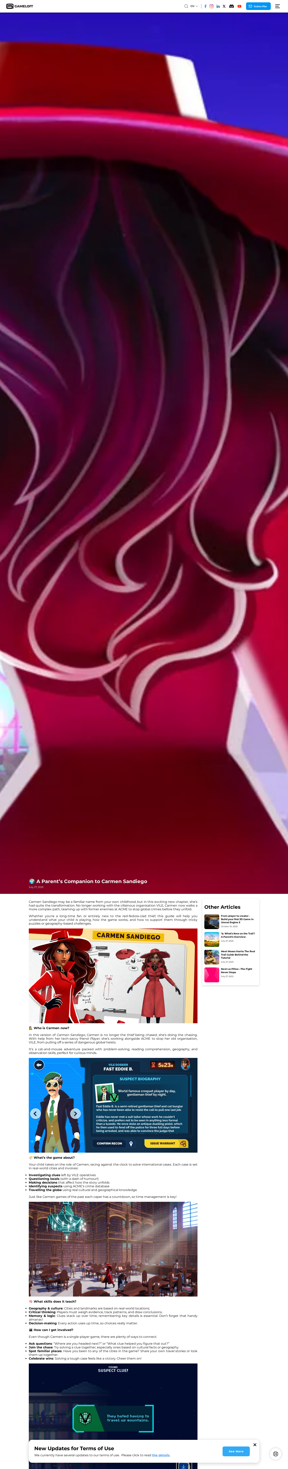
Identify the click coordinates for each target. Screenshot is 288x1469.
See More (236, 1451)
